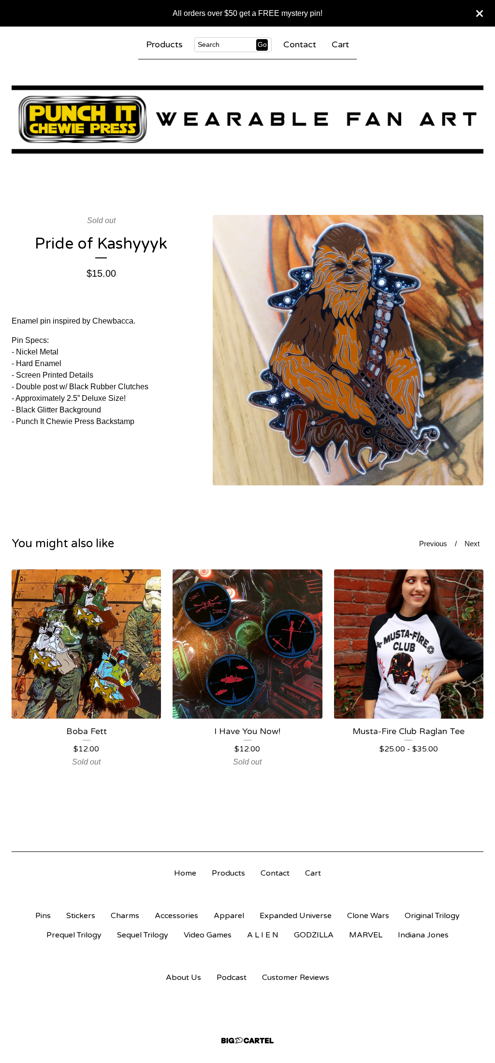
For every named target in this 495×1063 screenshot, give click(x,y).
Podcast (232, 977)
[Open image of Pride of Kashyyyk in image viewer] (348, 350)
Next (472, 543)
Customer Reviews (295, 977)
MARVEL (365, 935)
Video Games (208, 935)
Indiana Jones (423, 935)
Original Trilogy (432, 916)
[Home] (247, 119)
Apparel (229, 916)
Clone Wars (368, 916)
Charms (125, 916)
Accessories (176, 916)
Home (185, 873)
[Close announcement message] (479, 13)
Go (262, 44)
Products (164, 44)
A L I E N (262, 935)
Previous (433, 543)
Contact (299, 44)
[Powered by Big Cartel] (247, 1041)
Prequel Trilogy (74, 935)
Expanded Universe (296, 916)
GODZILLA (314, 935)
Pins (43, 916)
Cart (340, 44)
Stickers (80, 916)
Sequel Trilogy (142, 935)
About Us (183, 977)
